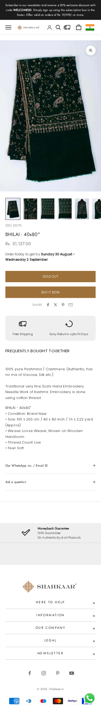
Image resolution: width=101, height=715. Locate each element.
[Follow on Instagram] (43, 673)
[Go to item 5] (81, 209)
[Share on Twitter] (55, 305)
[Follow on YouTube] (71, 673)
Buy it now (50, 292)
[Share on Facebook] (48, 305)
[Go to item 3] (47, 209)
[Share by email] (70, 305)
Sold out (50, 276)
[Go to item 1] (12, 209)
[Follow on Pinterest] (57, 673)
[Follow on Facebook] (29, 673)
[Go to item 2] (30, 209)
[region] (50, 533)
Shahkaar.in (56, 689)
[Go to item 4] (64, 209)
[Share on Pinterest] (63, 305)
